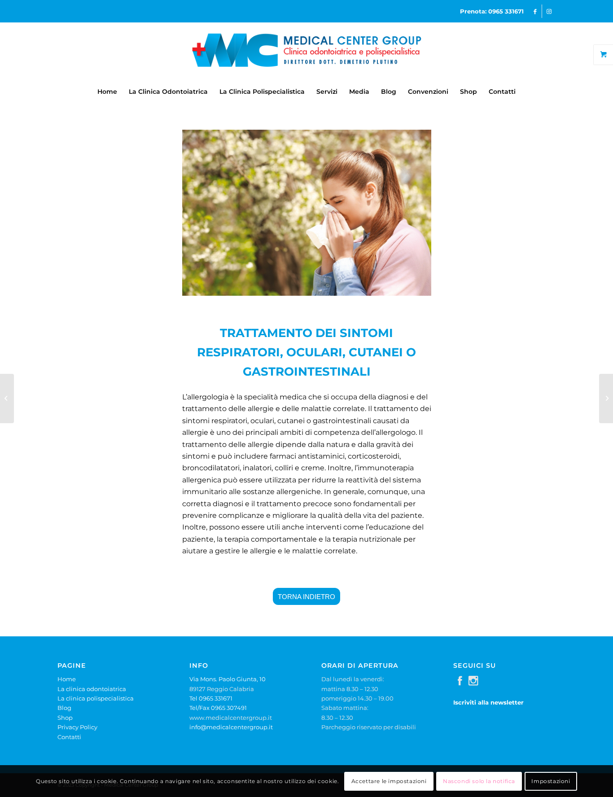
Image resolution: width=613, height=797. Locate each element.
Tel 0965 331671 (210, 698)
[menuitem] (107, 91)
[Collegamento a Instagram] (549, 11)
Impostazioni (550, 781)
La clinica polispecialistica (95, 698)
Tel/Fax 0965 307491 (218, 707)
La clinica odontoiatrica (91, 688)
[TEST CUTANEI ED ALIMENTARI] (606, 398)
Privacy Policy (77, 727)
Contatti (69, 736)
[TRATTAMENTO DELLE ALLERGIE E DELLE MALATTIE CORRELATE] (7, 398)
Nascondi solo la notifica (479, 781)
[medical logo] (306, 51)
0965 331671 (506, 11)
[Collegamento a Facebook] (535, 11)
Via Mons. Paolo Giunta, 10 (227, 679)
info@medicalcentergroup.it (231, 727)
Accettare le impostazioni (389, 781)
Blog (64, 707)
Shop (65, 717)
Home (66, 679)
